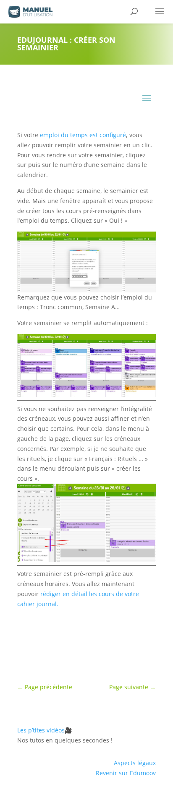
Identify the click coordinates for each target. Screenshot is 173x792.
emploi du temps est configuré (83, 135)
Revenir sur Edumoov (126, 773)
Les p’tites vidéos (44, 730)
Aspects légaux (135, 763)
